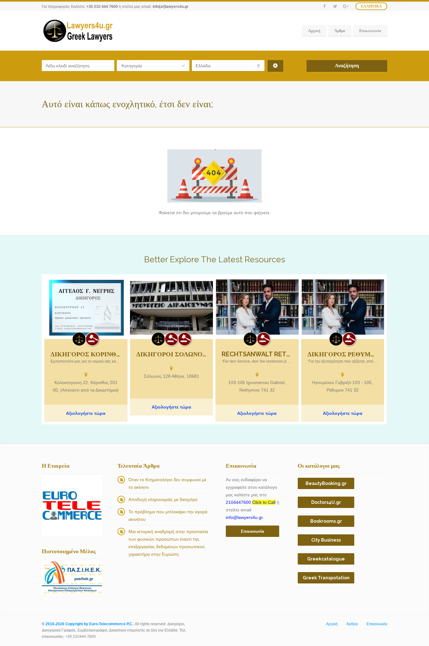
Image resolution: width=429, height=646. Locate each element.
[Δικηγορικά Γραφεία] (79, 339)
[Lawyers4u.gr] (77, 30)
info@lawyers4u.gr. (245, 517)
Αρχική (314, 30)
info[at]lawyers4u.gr (170, 6)
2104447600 (250, 502)
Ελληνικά (371, 6)
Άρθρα (339, 30)
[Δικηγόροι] (92, 339)
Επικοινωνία (370, 30)
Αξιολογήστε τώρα (86, 413)
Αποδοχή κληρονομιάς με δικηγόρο (163, 499)
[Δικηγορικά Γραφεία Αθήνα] (171, 339)
